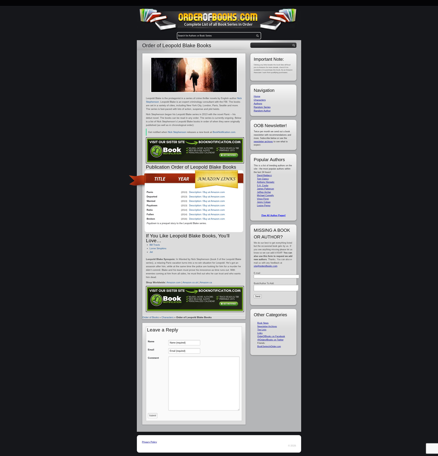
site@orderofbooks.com (265, 266)
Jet (151, 252)
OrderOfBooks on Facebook (271, 336)
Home (257, 96)
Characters (167, 317)
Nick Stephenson (177, 132)
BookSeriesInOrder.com (269, 346)
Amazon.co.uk (190, 282)
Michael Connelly (265, 195)
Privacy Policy (149, 442)
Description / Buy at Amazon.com (207, 192)
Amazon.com (173, 282)
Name (151, 341)
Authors (258, 103)
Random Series (262, 107)
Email (151, 349)
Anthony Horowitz (265, 182)
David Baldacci (264, 175)
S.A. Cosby (262, 185)
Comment (153, 357)
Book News (263, 323)
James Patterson (265, 188)
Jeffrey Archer (264, 192)
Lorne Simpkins (158, 248)
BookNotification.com (224, 132)
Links (260, 333)
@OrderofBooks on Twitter (270, 339)
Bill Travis (155, 244)
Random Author (262, 110)
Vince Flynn (263, 199)
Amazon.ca (206, 282)
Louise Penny (263, 205)
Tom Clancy (263, 179)
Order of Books (150, 317)
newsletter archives (263, 141)
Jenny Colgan (263, 202)
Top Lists (261, 329)
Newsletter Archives (267, 326)
